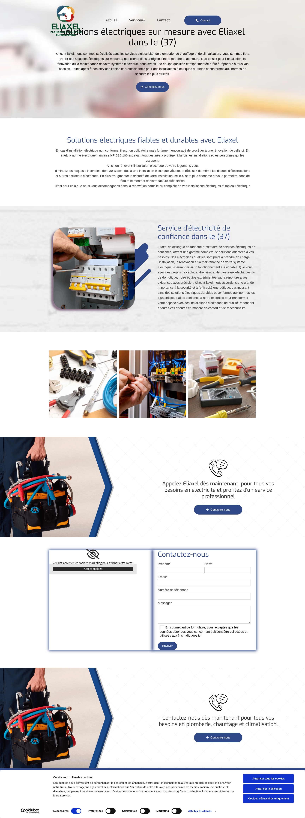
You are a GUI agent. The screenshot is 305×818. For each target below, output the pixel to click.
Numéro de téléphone (173, 590)
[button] (202, 20)
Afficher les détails (199, 811)
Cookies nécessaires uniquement (268, 798)
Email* (162, 577)
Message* (165, 603)
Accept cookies (93, 569)
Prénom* (164, 564)
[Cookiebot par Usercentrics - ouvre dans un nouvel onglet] (29, 811)
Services (136, 20)
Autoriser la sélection (268, 788)
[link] (131, 20)
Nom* (208, 564)
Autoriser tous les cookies (268, 778)
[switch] (111, 811)
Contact (163, 20)
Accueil (111, 20)
